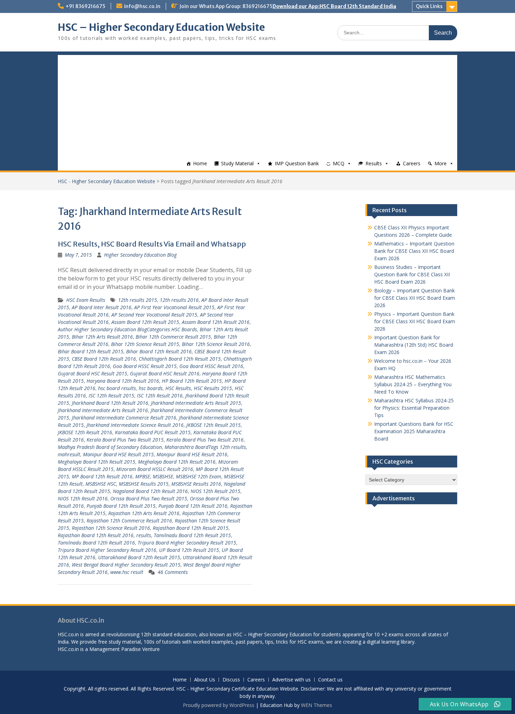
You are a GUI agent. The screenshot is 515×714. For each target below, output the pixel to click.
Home (200, 163)
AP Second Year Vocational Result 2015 (154, 314)
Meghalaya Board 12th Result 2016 (176, 461)
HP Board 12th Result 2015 (192, 380)
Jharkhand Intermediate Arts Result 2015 (196, 403)
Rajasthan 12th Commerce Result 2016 (129, 520)
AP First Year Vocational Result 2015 (174, 307)
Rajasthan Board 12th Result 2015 (190, 528)
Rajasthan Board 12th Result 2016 (95, 535)
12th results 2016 (179, 300)
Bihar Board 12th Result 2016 (159, 351)
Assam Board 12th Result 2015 (145, 322)
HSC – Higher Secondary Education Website (161, 27)
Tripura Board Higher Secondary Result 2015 (187, 542)
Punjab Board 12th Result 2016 (192, 505)
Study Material (237, 163)
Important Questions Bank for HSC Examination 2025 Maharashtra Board (413, 431)
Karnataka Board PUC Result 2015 (153, 432)
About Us (204, 680)
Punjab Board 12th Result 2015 (121, 505)
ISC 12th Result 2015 (111, 395)
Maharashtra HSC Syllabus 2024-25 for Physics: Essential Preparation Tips (414, 407)
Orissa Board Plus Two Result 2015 (148, 498)
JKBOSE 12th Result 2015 (213, 425)
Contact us (330, 680)
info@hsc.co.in (142, 6)
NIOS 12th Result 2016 (83, 498)
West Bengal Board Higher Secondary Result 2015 (126, 564)
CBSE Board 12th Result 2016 (104, 358)
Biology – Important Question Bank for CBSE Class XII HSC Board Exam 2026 (414, 298)
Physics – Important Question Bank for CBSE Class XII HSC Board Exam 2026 (414, 321)
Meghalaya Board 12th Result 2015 (96, 461)
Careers (411, 163)
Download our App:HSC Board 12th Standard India (334, 6)
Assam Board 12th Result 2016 (215, 322)
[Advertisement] (257, 104)
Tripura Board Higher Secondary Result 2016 (107, 550)
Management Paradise (115, 649)
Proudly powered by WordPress (218, 705)
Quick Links (429, 6)
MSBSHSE (163, 476)
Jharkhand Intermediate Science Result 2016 (135, 425)
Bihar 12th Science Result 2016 (216, 344)
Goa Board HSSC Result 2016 (211, 366)
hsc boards (151, 388)
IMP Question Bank (297, 163)
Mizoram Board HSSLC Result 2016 (154, 469)
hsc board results (117, 388)
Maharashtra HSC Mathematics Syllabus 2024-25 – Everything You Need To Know (413, 384)
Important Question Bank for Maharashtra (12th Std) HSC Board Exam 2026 (413, 344)
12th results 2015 (137, 300)
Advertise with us (291, 680)
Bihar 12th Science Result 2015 (145, 344)
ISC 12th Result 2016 (160, 395)
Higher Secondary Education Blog (140, 254)
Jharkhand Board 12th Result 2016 (110, 403)
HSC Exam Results (85, 300)
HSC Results (178, 388)
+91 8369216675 (85, 6)
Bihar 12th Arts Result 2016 (102, 336)
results (143, 535)
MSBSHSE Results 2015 (144, 483)
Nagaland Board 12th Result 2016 (150, 491)
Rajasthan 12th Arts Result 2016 (143, 513)
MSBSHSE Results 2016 (196, 483)
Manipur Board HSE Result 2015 (118, 454)
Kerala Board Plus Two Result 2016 (204, 439)
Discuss (231, 680)
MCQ (338, 163)
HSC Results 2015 (213, 388)
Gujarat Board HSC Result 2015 (92, 373)
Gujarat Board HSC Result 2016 (164, 373)
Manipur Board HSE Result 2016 (192, 454)
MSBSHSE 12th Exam (198, 476)
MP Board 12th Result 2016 (102, 476)
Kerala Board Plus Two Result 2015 (125, 439)
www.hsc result (126, 572)
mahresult (69, 454)
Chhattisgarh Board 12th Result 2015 (180, 358)
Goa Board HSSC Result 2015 (145, 366)
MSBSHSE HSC (100, 483)
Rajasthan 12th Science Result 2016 (111, 528)
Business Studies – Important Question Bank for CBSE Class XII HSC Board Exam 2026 (412, 274)
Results (373, 163)
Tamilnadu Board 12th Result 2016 (96, 542)
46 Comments (173, 572)
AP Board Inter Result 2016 (101, 307)
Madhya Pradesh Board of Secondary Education (110, 447)
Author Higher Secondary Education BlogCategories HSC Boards (127, 329)
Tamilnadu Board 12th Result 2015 (192, 535)
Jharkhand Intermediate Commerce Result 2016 (124, 417)
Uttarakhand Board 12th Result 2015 (139, 557)
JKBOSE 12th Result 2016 (85, 432)
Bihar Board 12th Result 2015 (90, 351)
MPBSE (142, 476)
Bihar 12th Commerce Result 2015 (173, 336)
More (440, 163)
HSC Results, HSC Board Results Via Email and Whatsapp (152, 244)
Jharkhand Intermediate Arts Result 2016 (103, 410)
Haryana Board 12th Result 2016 (123, 380)
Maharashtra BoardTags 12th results (205, 447)
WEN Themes (316, 705)
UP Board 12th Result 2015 (189, 550)
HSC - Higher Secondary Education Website (106, 181)
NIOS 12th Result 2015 (215, 491)
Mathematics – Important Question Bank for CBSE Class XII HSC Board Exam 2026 (414, 251)
